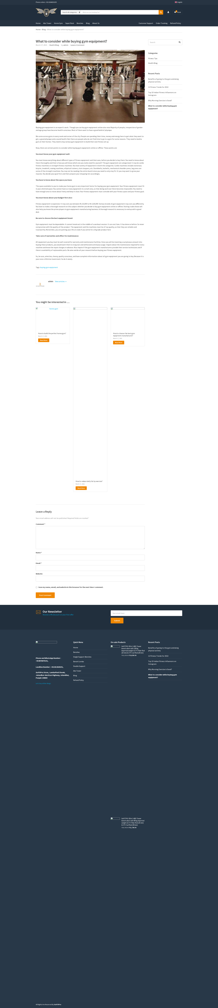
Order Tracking (161, 23)
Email (39, 563)
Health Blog (54, 45)
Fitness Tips (152, 58)
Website (39, 574)
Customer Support (146, 23)
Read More (43, 340)
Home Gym (58, 23)
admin (65, 45)
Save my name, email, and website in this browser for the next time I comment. (70, 587)
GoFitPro (57, 1004)
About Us (95, 23)
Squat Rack (69, 23)
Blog (88, 23)
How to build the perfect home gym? (52, 333)
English (179, 2)
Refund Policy (175, 23)
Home (38, 23)
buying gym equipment (49, 267)
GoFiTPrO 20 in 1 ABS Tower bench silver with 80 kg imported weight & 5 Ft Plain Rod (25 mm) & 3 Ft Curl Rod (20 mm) (132, 821)
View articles (60, 281)
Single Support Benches (82, 657)
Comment (40, 524)
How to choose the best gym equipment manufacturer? (124, 334)
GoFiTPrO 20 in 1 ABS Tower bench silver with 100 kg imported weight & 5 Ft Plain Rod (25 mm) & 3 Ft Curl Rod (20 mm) (133, 649)
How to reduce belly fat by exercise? (89, 481)
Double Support (79, 666)
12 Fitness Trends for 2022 (158, 87)
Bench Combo (78, 661)
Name (39, 552)
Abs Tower (47, 23)
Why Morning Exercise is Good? (160, 100)
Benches (80, 23)
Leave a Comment (77, 45)
